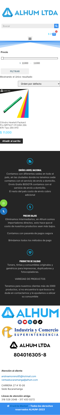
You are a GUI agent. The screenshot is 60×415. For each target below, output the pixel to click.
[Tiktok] (40, 322)
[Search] (56, 26)
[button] (30, 38)
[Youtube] (25, 322)
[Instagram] (35, 322)
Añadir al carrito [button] (11, 141)
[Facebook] (20, 322)
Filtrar (15, 71)
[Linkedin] (30, 322)
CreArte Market (19, 405)
